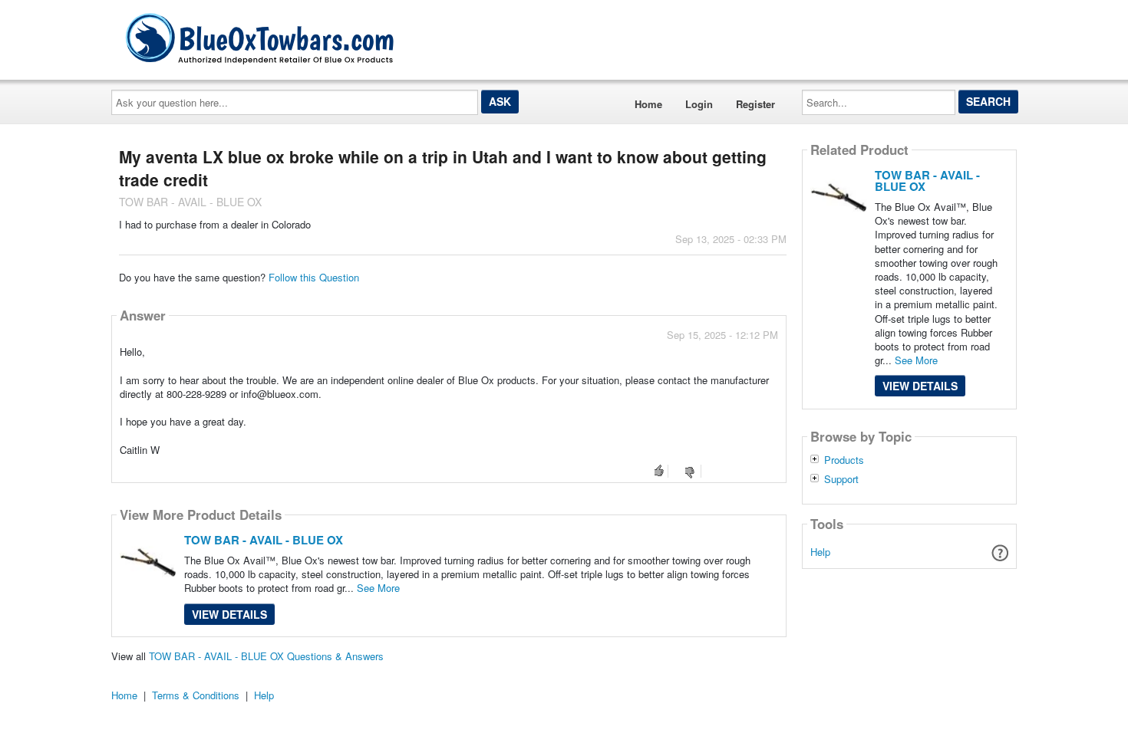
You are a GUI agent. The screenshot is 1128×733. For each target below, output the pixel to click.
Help (820, 551)
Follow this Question (314, 277)
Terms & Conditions (195, 695)
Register (755, 104)
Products (844, 460)
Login (699, 104)
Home (648, 104)
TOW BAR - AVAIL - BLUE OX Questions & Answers (266, 656)
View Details (229, 614)
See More (378, 587)
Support (841, 479)
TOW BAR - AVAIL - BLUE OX (263, 539)
